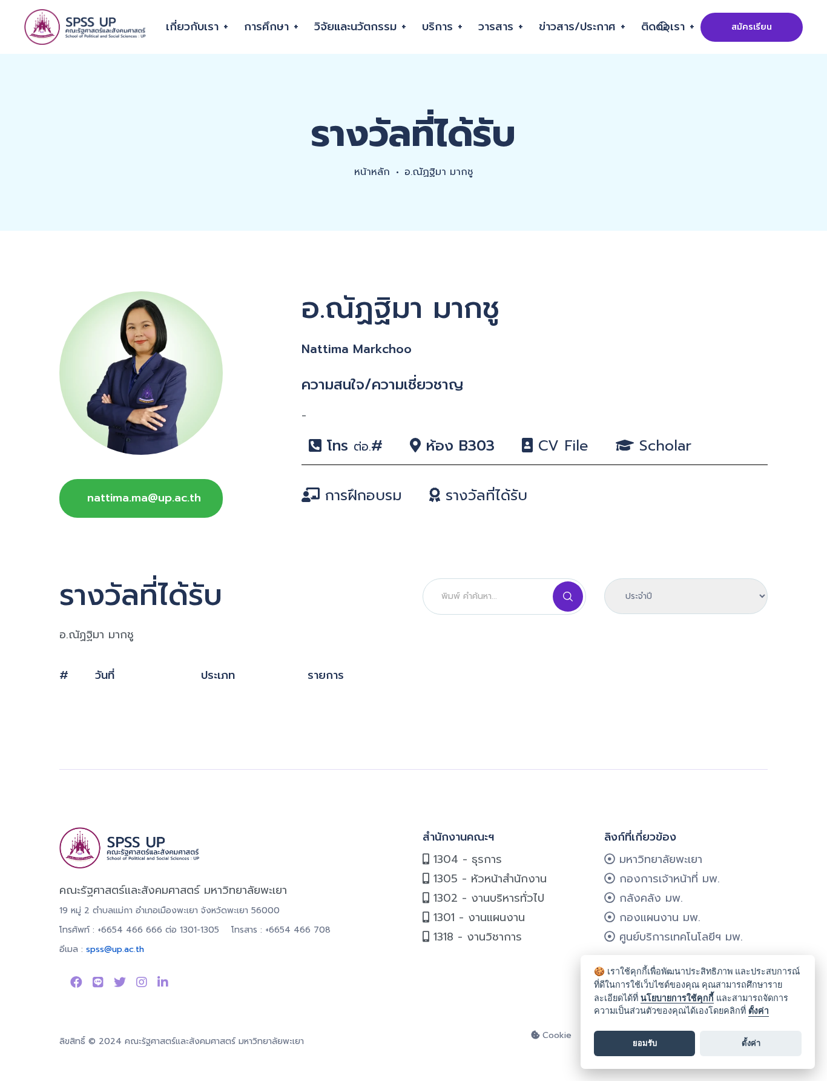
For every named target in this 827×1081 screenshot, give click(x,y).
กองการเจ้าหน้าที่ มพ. (667, 878)
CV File (560, 446)
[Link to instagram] (141, 982)
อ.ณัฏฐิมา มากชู (438, 172)
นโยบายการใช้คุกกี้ (677, 998)
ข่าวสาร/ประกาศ (577, 26)
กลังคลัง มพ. (649, 898)
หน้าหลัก (372, 172)
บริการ (437, 26)
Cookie (555, 1035)
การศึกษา (266, 26)
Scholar (662, 446)
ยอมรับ (645, 1043)
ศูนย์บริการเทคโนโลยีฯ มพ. (679, 936)
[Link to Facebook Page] (76, 982)
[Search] (568, 596)
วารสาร (495, 26)
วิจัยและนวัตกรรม (355, 26)
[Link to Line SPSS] (98, 982)
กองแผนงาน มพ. (657, 917)
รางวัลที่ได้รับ (483, 495)
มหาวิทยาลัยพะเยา (658, 859)
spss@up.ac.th (115, 949)
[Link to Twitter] (120, 982)
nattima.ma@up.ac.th (144, 497)
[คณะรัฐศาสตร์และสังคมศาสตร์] (86, 27)
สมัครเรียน (751, 27)
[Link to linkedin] (162, 982)
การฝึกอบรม (361, 495)
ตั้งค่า (758, 1010)
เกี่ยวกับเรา (192, 26)
